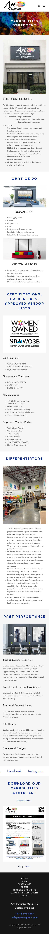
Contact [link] (24, 896)
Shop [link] (24, 881)
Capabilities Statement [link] (24, 893)
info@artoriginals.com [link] (25, 917)
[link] (14, 5)
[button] (43, 5)
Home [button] (24, 879)
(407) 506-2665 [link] (24, 913)
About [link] (24, 887)
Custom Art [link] (24, 884)
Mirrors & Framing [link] (24, 890)
